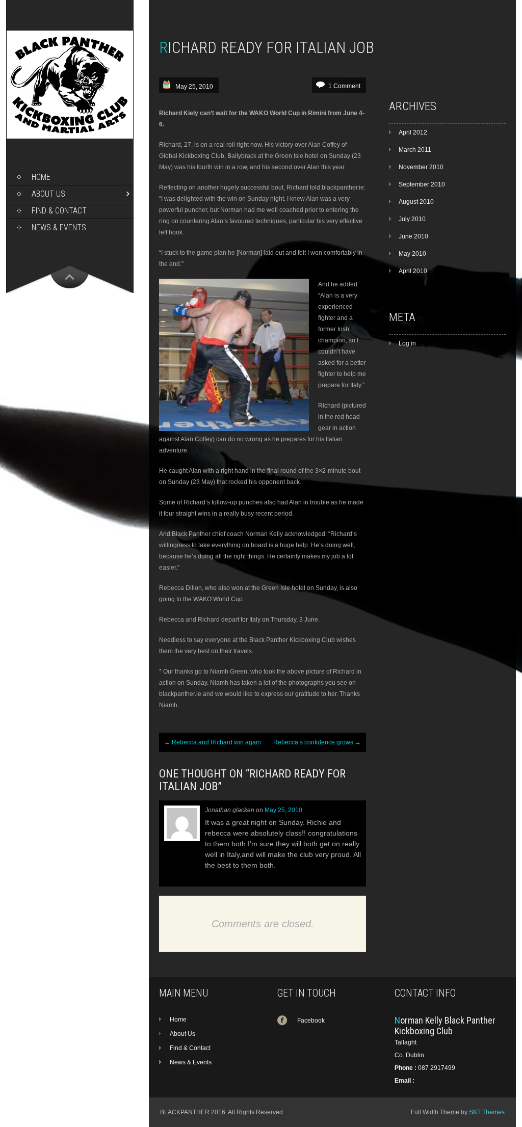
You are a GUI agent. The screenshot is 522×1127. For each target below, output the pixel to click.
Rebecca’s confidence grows (317, 742)
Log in (407, 343)
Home (41, 177)
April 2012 (413, 132)
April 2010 (413, 271)
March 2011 (415, 149)
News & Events (59, 227)
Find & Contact (59, 211)
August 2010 (416, 201)
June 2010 (413, 236)
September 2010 (422, 184)
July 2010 (412, 219)
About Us (48, 194)
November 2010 (421, 167)
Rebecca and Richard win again (212, 742)
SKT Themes (487, 1112)
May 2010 (412, 253)
